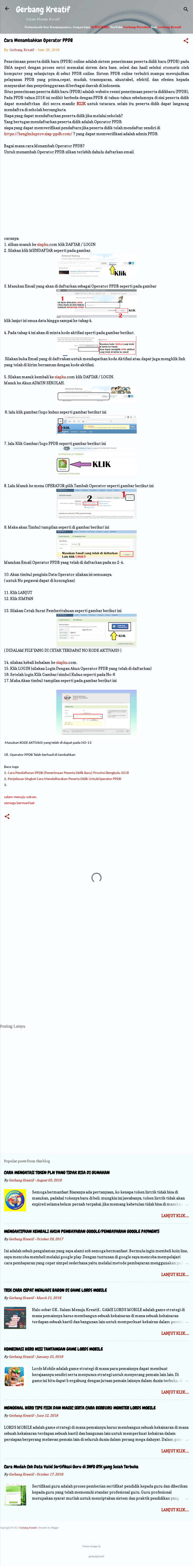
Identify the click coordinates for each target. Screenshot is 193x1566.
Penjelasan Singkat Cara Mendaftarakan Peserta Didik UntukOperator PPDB (64, 779)
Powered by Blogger (99, 1537)
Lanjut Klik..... (175, 1215)
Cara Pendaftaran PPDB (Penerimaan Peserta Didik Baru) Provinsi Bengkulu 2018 (68, 773)
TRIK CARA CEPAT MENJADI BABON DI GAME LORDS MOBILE (55, 1290)
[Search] (186, 10)
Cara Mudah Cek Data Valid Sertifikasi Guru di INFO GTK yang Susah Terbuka (71, 1466)
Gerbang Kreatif (43, 9)
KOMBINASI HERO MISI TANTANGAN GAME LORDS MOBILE (53, 1349)
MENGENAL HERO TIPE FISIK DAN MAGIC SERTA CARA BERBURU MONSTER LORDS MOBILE (80, 1408)
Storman (106, 1546)
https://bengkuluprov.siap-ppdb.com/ (38, 133)
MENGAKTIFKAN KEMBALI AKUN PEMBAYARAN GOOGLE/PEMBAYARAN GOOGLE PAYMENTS (81, 1231)
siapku (43, 244)
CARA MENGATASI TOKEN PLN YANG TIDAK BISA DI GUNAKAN (57, 1172)
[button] (186, 41)
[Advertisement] (96, 195)
